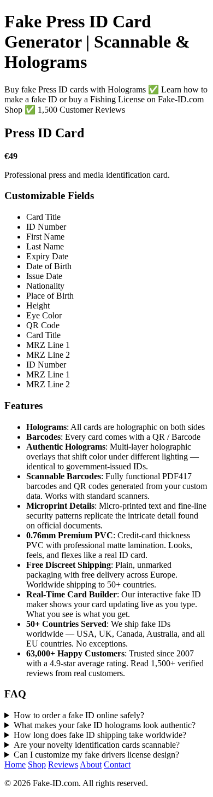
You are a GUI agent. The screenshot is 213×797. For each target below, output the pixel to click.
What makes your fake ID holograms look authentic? (105, 725)
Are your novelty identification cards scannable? (97, 744)
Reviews (63, 764)
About (91, 764)
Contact (117, 764)
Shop (37, 764)
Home (15, 764)
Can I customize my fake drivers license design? (96, 754)
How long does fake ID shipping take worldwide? (100, 735)
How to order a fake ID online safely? (79, 715)
